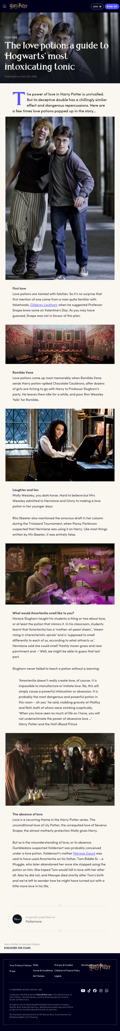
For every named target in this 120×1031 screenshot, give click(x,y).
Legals (58, 975)
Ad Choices (39, 975)
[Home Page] (18, 6)
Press (12, 971)
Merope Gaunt (84, 853)
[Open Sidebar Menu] (4, 6)
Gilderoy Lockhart (43, 304)
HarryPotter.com (44, 994)
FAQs (35, 964)
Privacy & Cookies (64, 964)
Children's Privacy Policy (67, 970)
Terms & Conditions (43, 970)
